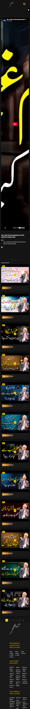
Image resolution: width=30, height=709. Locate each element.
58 (19, 620)
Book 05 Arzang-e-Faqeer (18, 671)
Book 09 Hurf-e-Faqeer (24, 675)
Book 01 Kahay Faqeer (12, 669)
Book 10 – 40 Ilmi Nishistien (24, 681)
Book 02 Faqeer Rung (12, 675)
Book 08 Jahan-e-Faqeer (24, 669)
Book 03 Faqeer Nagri (12, 681)
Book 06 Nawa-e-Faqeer (18, 677)
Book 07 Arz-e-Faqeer (18, 683)
